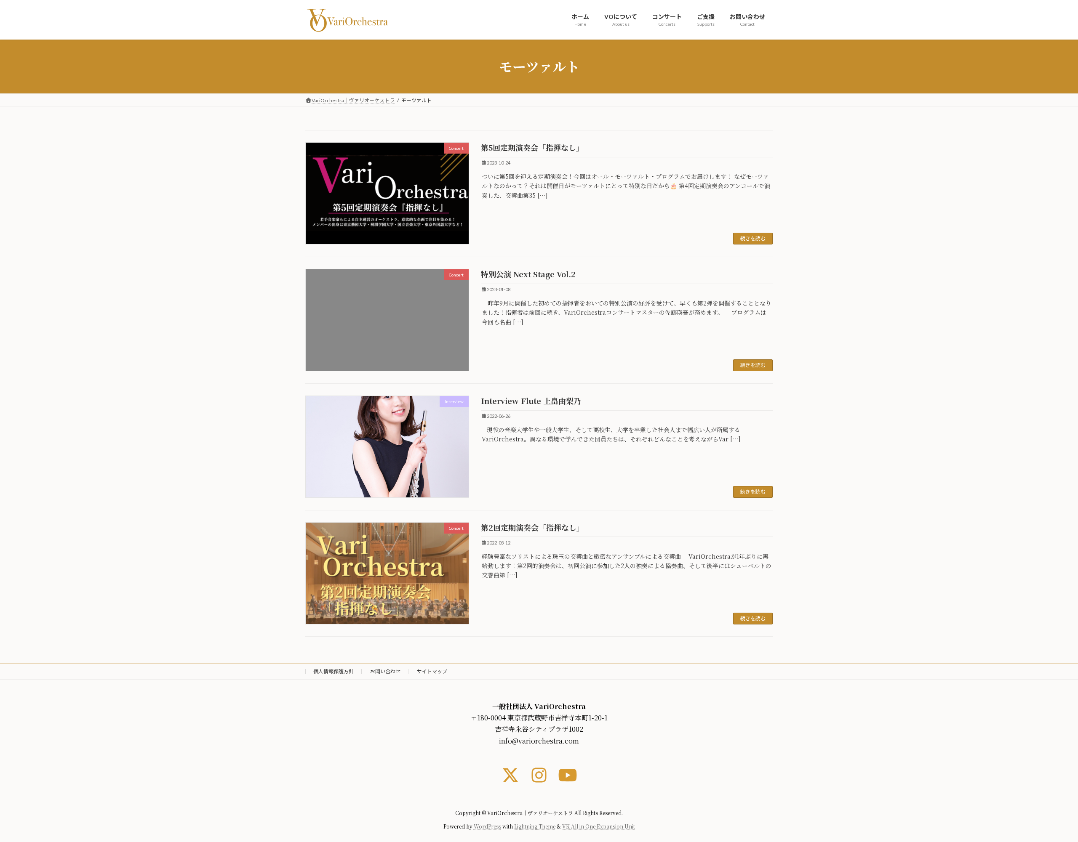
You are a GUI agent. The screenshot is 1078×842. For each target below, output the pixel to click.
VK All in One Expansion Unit (598, 826)
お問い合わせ (385, 671)
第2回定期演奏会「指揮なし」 (532, 527)
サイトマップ (432, 671)
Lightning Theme (534, 826)
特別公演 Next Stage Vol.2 (528, 273)
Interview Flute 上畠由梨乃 (531, 400)
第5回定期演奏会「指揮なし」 (532, 147)
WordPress (487, 826)
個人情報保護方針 (333, 671)
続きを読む (753, 238)
